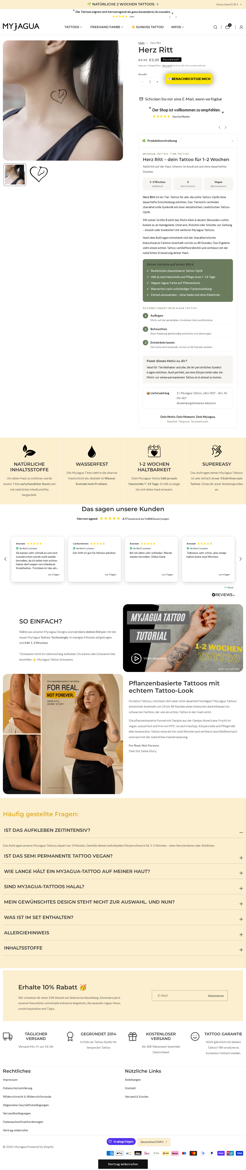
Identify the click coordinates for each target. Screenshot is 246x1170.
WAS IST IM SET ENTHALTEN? (38, 917)
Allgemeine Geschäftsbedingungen (26, 1105)
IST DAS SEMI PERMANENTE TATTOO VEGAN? (58, 856)
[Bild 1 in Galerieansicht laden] (15, 175)
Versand (167, 65)
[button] (72, 27)
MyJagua (20, 1146)
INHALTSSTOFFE (23, 948)
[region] (123, 559)
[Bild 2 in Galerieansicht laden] (39, 175)
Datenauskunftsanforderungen (23, 1121)
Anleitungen (133, 1079)
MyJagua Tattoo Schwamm (55, 659)
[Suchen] (215, 27)
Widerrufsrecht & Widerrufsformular (27, 1096)
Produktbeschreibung (159, 140)
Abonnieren (216, 995)
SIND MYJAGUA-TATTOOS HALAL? (44, 886)
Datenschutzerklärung (17, 1088)
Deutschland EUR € (227, 4)
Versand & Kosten (136, 1096)
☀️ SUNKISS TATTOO (147, 27)
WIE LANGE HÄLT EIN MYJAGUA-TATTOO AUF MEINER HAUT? (77, 871)
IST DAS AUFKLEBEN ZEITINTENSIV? (47, 830)
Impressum (10, 1079)
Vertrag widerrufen (15, 1130)
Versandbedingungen (17, 1113)
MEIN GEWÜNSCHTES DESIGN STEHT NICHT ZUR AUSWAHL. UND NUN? (89, 902)
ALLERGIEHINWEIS (26, 932)
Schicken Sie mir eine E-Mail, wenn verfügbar (183, 99)
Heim (141, 42)
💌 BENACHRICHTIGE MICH (188, 79)
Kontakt (130, 1088)
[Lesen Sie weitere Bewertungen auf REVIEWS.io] (223, 595)
